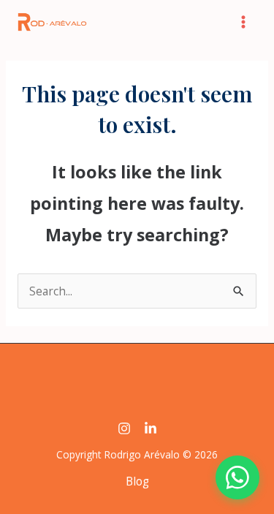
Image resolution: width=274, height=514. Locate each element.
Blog (137, 481)
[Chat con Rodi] (237, 477)
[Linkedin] (150, 428)
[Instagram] (124, 428)
